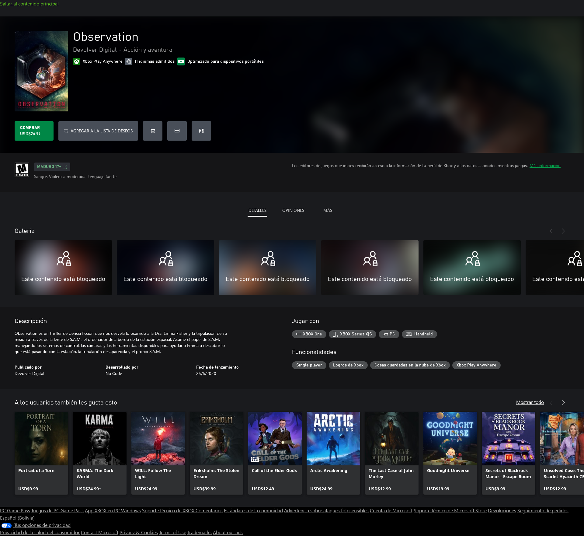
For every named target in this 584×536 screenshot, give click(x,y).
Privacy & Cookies (139, 532)
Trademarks (199, 532)
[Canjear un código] (201, 131)
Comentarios (209, 510)
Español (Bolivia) (17, 517)
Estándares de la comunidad (253, 510)
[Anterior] (551, 231)
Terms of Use (172, 532)
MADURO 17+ (49, 167)
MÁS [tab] (327, 210)
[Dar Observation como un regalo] (177, 131)
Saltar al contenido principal (29, 3)
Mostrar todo (530, 402)
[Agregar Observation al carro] (152, 131)
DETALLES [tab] (257, 210)
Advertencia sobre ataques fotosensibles (326, 510)
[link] (41, 453)
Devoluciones (502, 510)
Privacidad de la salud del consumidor (40, 532)
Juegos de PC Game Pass (57, 510)
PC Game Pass (15, 510)
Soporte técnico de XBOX (169, 510)
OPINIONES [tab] (293, 210)
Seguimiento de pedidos (542, 510)
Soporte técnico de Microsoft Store (450, 510)
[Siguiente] (563, 231)
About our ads (228, 532)
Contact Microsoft (99, 532)
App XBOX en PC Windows (113, 510)
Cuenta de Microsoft (391, 510)
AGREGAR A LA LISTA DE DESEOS (102, 131)
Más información (545, 165)
